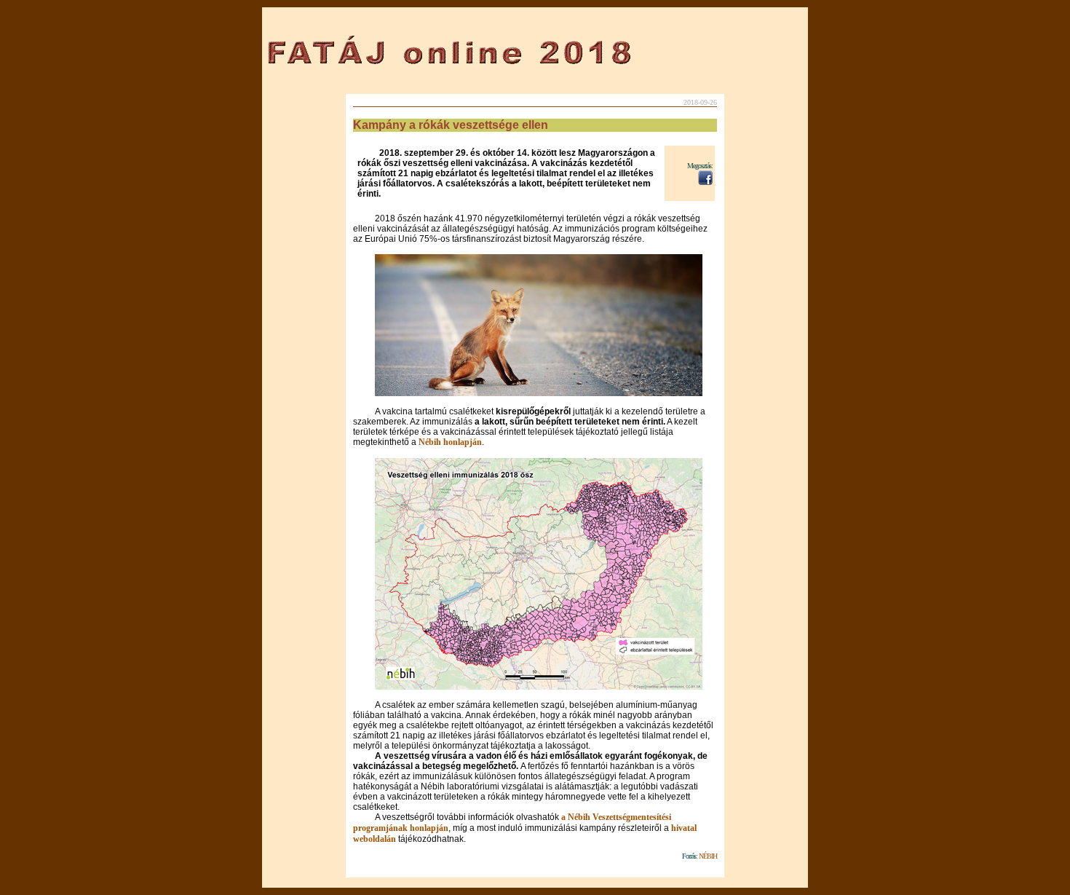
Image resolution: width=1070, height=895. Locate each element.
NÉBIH (708, 856)
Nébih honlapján (450, 442)
